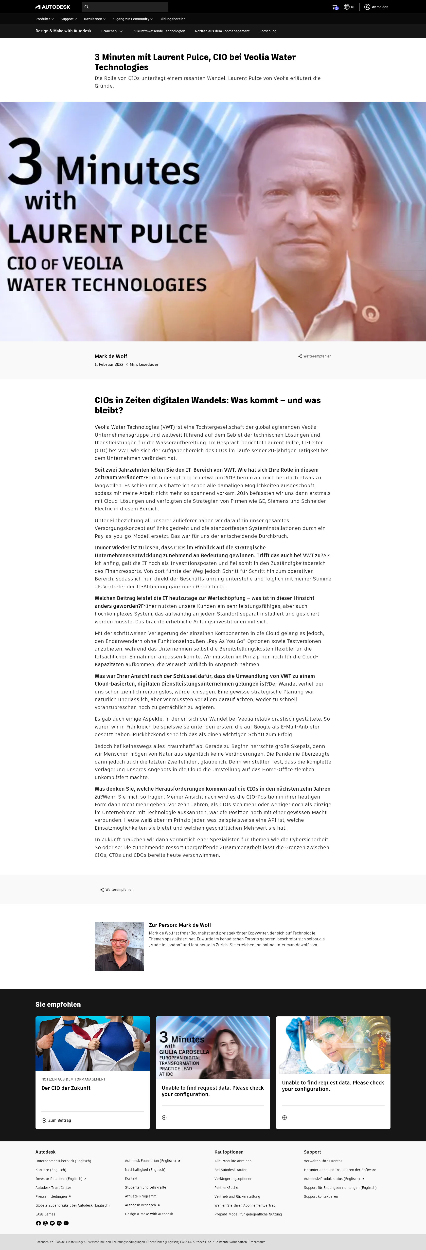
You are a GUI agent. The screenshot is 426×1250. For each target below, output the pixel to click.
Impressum (257, 1242)
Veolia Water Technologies (127, 426)
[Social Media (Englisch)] (52, 1223)
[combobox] (125, 7)
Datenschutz (44, 1242)
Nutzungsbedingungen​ (129, 1242)
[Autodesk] (53, 7)
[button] (56, 1120)
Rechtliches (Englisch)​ (163, 1242)
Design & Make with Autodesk (63, 31)
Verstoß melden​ (99, 1242)
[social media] (52, 1223)
